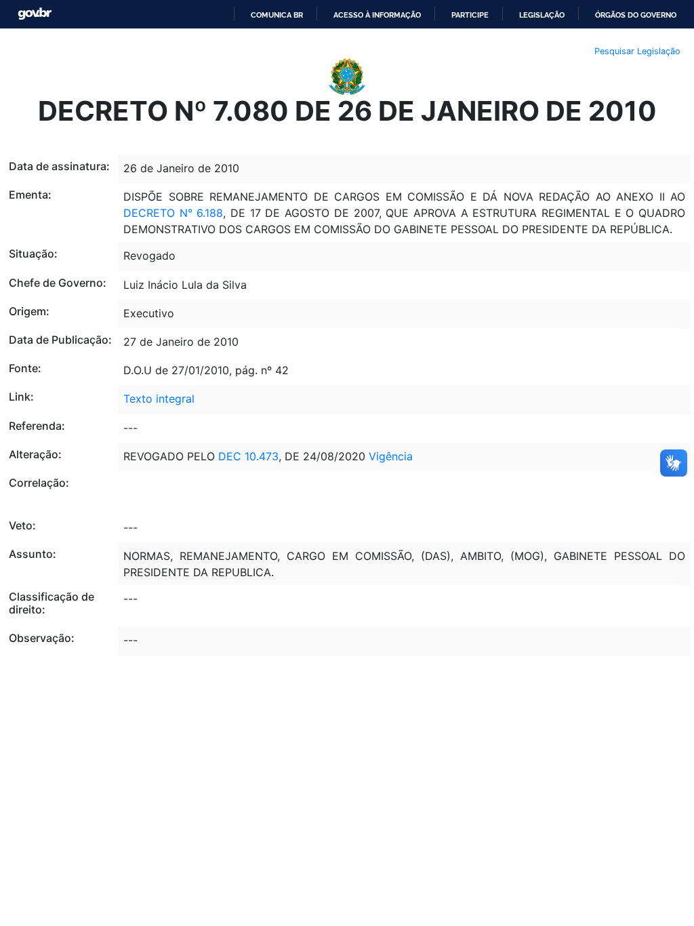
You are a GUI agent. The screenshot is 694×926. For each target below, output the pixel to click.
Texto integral (159, 398)
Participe (470, 15)
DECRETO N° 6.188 (173, 213)
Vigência (391, 456)
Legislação (542, 15)
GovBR (35, 13)
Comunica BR (277, 15)
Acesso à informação (377, 15)
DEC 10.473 (248, 456)
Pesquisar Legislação (637, 51)
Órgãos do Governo (635, 15)
